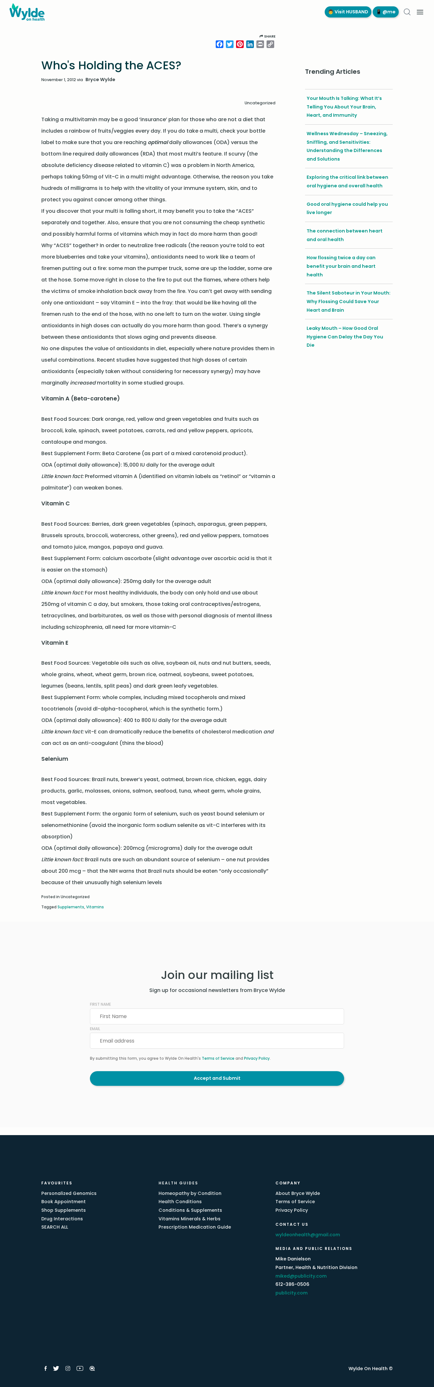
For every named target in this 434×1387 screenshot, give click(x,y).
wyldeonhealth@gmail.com (307, 1234)
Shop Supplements (63, 1210)
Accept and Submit (217, 1078)
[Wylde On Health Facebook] (45, 1368)
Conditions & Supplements (190, 1210)
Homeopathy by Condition (190, 1193)
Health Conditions (180, 1201)
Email (95, 1028)
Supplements (71, 907)
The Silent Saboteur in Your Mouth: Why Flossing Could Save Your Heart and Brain (348, 301)
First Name (100, 1004)
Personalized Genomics (69, 1193)
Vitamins (95, 907)
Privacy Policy (257, 1058)
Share (269, 36)
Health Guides (178, 1183)
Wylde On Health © (371, 1368)
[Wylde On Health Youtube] (79, 1368)
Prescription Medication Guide (195, 1227)
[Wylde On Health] (161, 12)
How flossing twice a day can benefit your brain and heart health (341, 266)
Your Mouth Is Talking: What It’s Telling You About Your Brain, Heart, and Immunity (344, 106)
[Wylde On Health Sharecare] (92, 1368)
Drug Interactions (62, 1219)
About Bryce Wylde (297, 1193)
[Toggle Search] (407, 12)
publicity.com (291, 1293)
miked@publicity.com (301, 1276)
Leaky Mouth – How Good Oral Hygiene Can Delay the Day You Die (345, 336)
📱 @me (386, 12)
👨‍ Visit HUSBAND (348, 12)
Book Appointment (63, 1201)
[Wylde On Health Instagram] (67, 1368)
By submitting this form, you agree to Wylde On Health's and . (180, 1058)
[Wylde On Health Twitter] (56, 1368)
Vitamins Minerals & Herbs (189, 1219)
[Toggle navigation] (420, 12)
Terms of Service (218, 1058)
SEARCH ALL (54, 1227)
